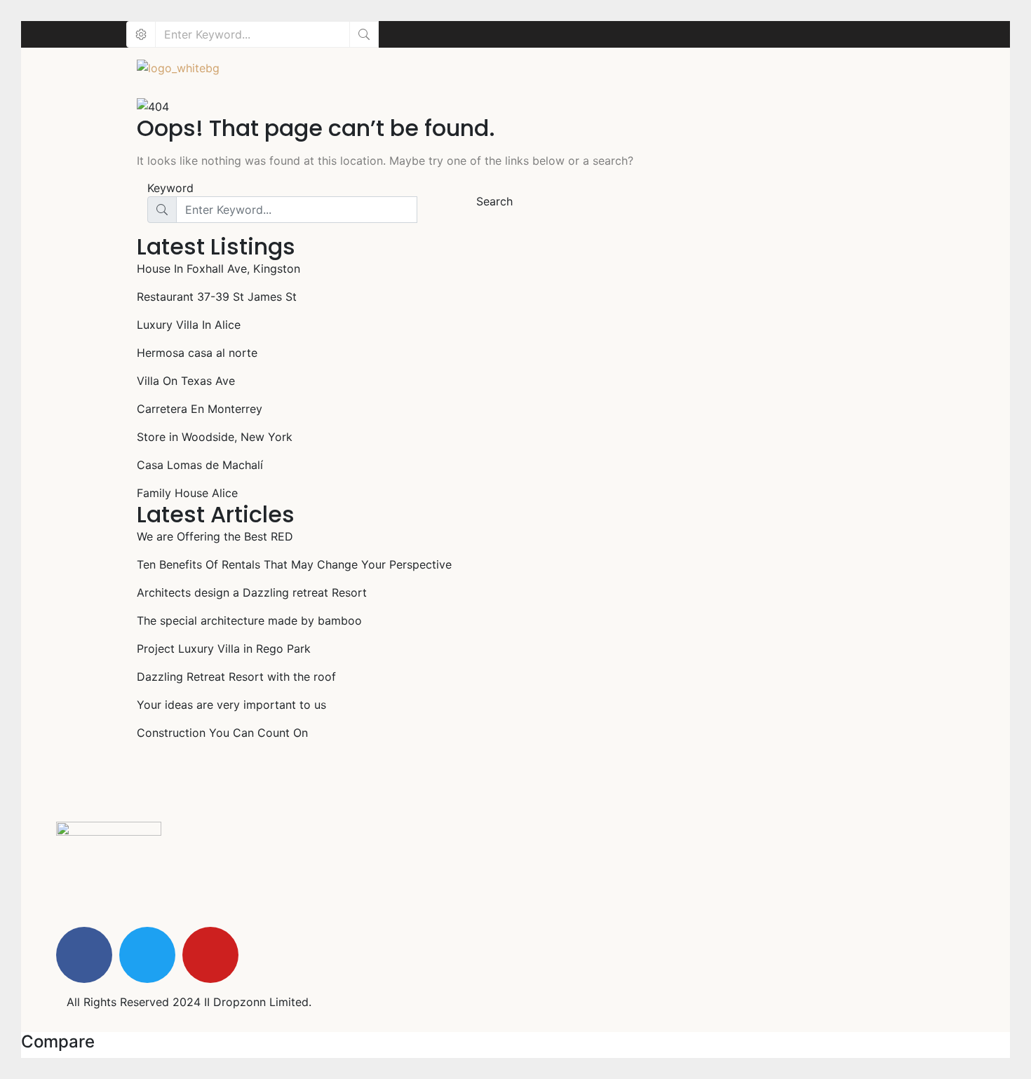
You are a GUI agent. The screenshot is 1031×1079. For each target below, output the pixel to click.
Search (494, 201)
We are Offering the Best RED (215, 536)
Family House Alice (187, 493)
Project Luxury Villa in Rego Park (224, 649)
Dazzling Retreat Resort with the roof (236, 677)
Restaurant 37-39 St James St (217, 297)
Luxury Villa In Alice (189, 325)
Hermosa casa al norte (197, 353)
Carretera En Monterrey (199, 409)
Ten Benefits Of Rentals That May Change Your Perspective (294, 564)
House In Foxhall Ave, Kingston (218, 269)
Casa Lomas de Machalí (200, 465)
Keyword (170, 188)
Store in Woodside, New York (214, 437)
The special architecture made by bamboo (249, 620)
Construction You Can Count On (222, 733)
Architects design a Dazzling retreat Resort (252, 592)
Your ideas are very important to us (231, 705)
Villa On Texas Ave (186, 381)
